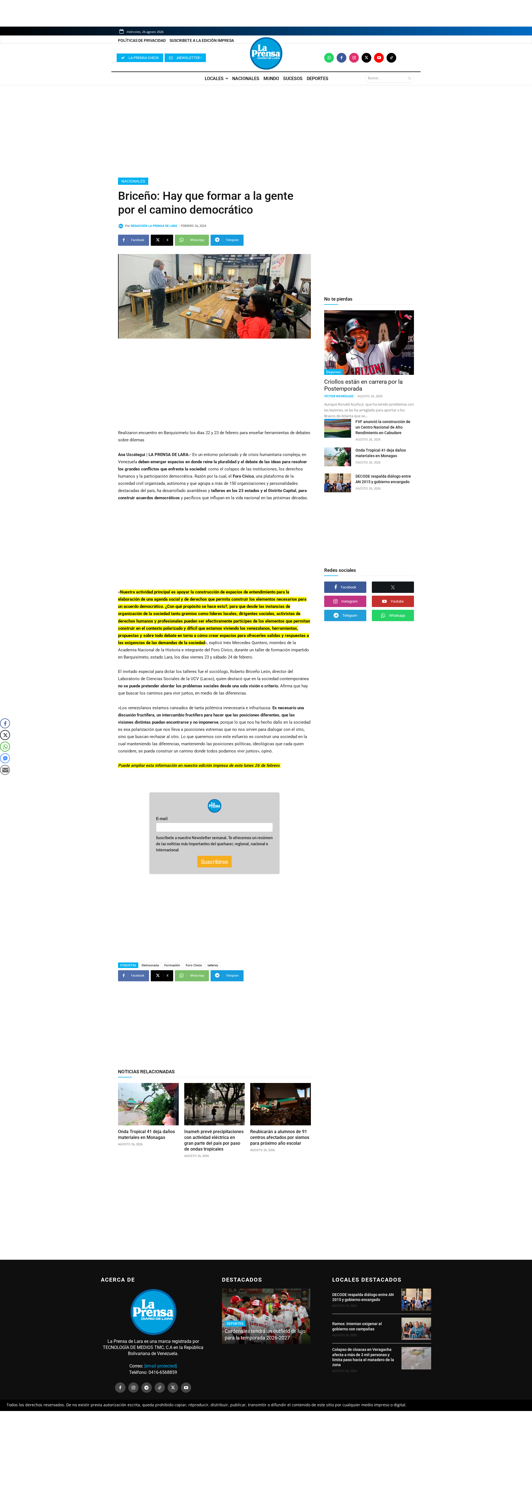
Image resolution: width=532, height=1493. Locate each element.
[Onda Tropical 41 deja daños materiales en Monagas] (148, 1104)
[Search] (409, 78)
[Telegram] (146, 1387)
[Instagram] (354, 58)
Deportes (333, 372)
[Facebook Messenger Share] (5, 758)
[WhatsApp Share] (5, 747)
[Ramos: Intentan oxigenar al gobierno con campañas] (416, 1329)
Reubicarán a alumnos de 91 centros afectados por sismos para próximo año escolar (279, 1137)
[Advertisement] (266, 131)
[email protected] (160, 1366)
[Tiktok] (391, 58)
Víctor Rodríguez (339, 396)
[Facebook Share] (5, 723)
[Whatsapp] (329, 58)
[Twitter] (366, 58)
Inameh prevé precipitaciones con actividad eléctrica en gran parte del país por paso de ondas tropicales (214, 1140)
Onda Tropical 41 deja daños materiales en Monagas (146, 1134)
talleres (213, 965)
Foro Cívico (194, 965)
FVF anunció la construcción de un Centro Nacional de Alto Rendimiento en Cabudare (382, 427)
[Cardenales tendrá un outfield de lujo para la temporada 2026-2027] (266, 1316)
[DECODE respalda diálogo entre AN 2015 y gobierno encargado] (337, 482)
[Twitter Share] (5, 735)
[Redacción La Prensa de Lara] (121, 226)
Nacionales (133, 181)
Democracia (150, 965)
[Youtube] (379, 58)
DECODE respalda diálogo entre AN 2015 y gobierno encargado (363, 1297)
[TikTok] (160, 1387)
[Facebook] (341, 58)
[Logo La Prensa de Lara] (266, 53)
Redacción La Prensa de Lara (154, 226)
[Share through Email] (5, 770)
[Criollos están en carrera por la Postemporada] (369, 342)
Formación (172, 965)
